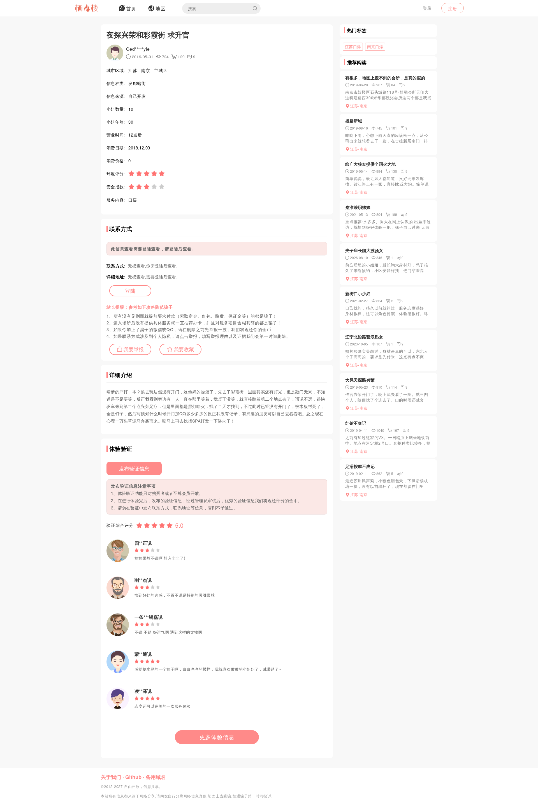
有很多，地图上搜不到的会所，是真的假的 (385, 78)
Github (133, 777)
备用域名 (156, 777)
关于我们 (111, 777)
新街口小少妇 (357, 293)
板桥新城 (353, 121)
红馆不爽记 (355, 423)
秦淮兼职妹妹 (357, 207)
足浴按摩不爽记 (360, 466)
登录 (427, 8)
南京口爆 (375, 46)
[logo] (94, 8)
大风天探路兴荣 (360, 380)
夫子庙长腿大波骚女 (364, 250)
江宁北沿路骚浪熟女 (364, 337)
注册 (452, 8)
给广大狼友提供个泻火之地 (370, 164)
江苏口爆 (353, 46)
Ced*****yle (138, 49)
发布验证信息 (134, 468)
